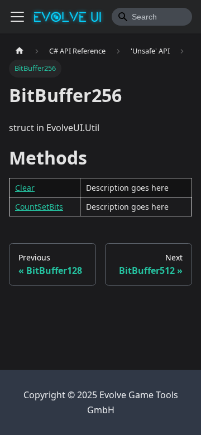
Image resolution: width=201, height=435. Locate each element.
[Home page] (19, 51)
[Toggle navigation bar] (17, 16)
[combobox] (152, 17)
